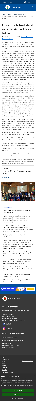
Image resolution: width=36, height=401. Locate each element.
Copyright (4, 368)
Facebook (6, 171)
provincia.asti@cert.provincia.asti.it (15, 320)
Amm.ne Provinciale (27, 37)
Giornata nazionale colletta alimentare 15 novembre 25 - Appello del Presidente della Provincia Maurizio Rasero (18, 269)
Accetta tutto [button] (18, 390)
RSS (3, 358)
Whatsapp (21, 171)
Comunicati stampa (18, 14)
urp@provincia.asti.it (13, 318)
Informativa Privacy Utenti (7, 373)
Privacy (4, 362)
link (2, 387)
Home (3, 14)
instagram (9, 328)
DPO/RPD (4, 370)
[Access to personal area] (25, 2)
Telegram (29, 171)
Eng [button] (29, 2)
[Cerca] (32, 7)
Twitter (14, 171)
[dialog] (18, 387)
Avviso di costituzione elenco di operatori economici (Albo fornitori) (17, 236)
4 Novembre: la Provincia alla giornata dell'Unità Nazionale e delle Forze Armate (16, 281)
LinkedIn (7, 173)
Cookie (3, 364)
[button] (18, 398)
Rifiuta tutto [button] (18, 394)
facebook (8, 324)
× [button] (34, 375)
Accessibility (5, 360)
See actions (5, 177)
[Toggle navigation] (3, 7)
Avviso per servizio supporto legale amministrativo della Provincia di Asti (17, 211)
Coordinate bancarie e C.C (9, 337)
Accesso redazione (27, 361)
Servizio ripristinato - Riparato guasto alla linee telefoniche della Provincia (16, 275)
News (9, 14)
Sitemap (4, 366)
